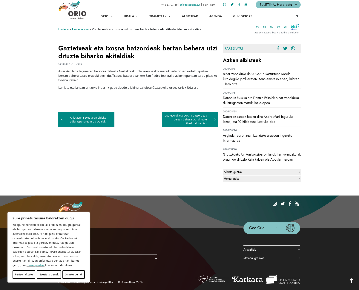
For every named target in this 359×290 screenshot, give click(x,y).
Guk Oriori (242, 16)
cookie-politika (36, 265)
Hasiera (63, 29)
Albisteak (190, 16)
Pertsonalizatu (24, 274)
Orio (104, 16)
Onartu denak (73, 274)
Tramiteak (158, 16)
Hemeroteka (80, 29)
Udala (129, 16)
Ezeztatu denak (49, 274)
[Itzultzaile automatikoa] (295, 27)
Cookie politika (105, 282)
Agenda (215, 16)
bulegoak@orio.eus (190, 5)
